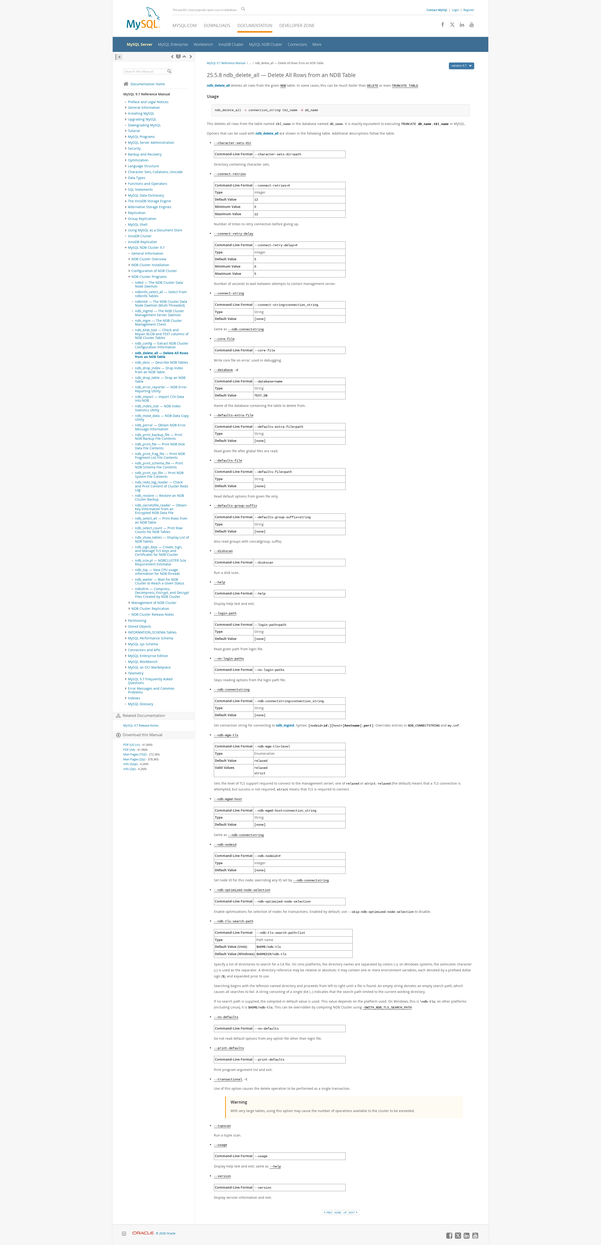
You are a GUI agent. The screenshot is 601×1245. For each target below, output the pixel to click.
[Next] (191, 56)
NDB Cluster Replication (150, 609)
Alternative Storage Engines (149, 207)
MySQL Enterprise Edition (148, 656)
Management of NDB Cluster (154, 603)
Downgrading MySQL (144, 125)
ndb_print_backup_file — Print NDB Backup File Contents (158, 437)
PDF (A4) (129, 750)
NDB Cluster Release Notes (152, 614)
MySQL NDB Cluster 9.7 (146, 247)
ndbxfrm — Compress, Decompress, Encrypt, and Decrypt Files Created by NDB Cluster (162, 593)
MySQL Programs (141, 137)
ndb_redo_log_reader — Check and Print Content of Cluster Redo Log (161, 486)
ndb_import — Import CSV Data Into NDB (159, 399)
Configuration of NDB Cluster (154, 271)
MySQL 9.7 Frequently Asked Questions (150, 681)
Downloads (217, 25)
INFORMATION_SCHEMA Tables (152, 632)
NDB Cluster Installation (150, 265)
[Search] (169, 71)
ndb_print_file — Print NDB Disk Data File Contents (160, 446)
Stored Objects (139, 626)
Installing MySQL (141, 113)
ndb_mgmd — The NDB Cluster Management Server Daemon (159, 313)
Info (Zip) (129, 769)
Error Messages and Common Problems (151, 690)
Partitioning (137, 621)
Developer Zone (297, 25)
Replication (137, 213)
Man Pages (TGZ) (134, 754)
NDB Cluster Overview (148, 259)
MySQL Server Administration (151, 142)
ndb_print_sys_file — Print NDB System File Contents (159, 475)
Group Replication (142, 219)
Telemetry (135, 673)
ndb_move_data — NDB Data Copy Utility (162, 418)
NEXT (352, 1212)
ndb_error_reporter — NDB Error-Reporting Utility (161, 389)
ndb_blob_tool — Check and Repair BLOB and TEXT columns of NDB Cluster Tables (162, 334)
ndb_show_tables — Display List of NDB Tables (162, 539)
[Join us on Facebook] (441, 25)
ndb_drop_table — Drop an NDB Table (160, 380)
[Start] (178, 56)
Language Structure (143, 166)
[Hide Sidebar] (118, 57)
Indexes (134, 698)
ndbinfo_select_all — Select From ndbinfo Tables (161, 294)
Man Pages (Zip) (134, 759)
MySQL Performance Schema (150, 638)
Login (455, 10)
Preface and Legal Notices (148, 102)
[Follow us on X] (450, 25)
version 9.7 (459, 65)
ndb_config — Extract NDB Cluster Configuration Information (161, 345)
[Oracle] (143, 1233)
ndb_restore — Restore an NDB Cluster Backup (159, 498)
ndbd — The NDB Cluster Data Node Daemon (159, 284)
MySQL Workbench (143, 662)
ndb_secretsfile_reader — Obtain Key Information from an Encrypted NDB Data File (161, 509)
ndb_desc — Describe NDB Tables (161, 362)
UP (345, 1212)
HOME (337, 1212)
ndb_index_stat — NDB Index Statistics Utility (158, 408)
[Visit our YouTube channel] (470, 25)
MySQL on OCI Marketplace (149, 667)
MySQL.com (185, 25)
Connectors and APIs (144, 650)
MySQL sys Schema (143, 644)
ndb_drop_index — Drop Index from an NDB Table (159, 370)
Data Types (136, 178)
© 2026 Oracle (165, 1233)
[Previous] (172, 56)
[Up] (184, 56)
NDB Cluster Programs (149, 277)
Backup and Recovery (145, 154)
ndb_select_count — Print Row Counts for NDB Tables (158, 530)
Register (468, 10)
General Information (144, 107)
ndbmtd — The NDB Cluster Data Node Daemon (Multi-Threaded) (161, 303)
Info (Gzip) (130, 764)
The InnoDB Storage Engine (149, 201)
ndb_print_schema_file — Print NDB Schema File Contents (159, 465)
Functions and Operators (147, 184)
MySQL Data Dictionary (146, 195)
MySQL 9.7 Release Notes (140, 726)
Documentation (254, 25)
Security (134, 148)
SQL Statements (140, 189)
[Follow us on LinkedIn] (460, 25)
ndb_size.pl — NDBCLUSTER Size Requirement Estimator (160, 562)
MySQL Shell (137, 224)
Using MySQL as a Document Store (155, 230)
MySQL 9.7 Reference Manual (226, 63)
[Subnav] (125, 107)
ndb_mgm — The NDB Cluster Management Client (158, 323)
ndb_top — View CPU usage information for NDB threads (157, 572)
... (250, 63)
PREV (329, 1212)
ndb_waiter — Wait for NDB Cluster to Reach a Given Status (159, 581)
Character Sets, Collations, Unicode (155, 172)
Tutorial (134, 131)
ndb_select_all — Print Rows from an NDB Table (161, 520)
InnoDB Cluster (140, 236)
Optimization (138, 160)
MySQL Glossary (140, 704)
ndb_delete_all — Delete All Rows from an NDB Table (161, 355)
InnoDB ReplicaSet (142, 242)
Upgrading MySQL (142, 119)
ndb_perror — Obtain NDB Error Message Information (160, 427)
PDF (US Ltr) (131, 745)
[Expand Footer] (124, 1234)
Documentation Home (148, 84)
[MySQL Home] (143, 19)
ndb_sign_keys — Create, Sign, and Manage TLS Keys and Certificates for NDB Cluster (158, 551)
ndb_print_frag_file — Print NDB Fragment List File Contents (160, 456)
